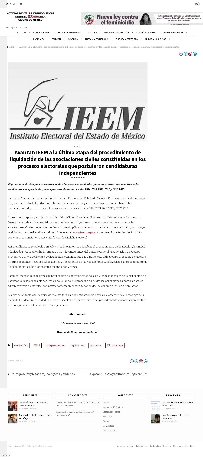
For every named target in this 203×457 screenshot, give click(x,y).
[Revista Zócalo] (30, 18)
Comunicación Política (113, 407)
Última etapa (115, 345)
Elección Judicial (145, 32)
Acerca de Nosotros (69, 32)
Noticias (21, 32)
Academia (73, 39)
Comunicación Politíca (116, 32)
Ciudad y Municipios (155, 39)
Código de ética (141, 446)
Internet (106, 421)
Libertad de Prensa (173, 32)
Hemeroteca (108, 425)
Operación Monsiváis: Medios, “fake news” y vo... (33, 404)
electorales (21, 345)
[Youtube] (14, 4)
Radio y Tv (38, 39)
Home (11, 46)
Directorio (167, 446)
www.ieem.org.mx (84, 232)
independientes (55, 345)
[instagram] (10, 4)
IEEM (36, 345)
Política (92, 32)
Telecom (56, 39)
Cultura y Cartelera (127, 39)
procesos (96, 345)
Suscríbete (189, 446)
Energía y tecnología (96, 39)
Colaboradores (42, 32)
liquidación (78, 345)
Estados (77, 146)
